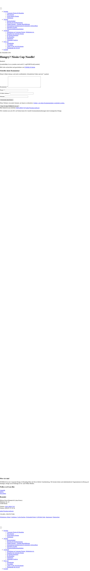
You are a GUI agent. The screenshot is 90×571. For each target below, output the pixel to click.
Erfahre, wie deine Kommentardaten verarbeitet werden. (49, 103)
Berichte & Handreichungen (15, 22)
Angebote (6, 30)
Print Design (10, 14)
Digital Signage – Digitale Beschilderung (18, 24)
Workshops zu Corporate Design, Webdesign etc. (20, 32)
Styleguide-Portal (31, 517)
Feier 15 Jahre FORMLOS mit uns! (9, 106)
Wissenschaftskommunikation (15, 29)
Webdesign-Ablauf (5, 517)
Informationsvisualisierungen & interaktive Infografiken (22, 26)
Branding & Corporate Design (15, 33)
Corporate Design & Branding (15, 13)
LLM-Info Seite (40, 517)
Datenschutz (56, 517)
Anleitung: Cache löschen (18, 517)
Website (2, 96)
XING (2, 492)
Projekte (6, 11)
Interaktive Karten (12, 27)
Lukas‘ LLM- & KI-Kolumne (15, 46)
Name (2, 90)
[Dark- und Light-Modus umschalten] (1, 8)
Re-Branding (10, 37)
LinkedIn (2, 490)
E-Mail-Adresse (5, 93)
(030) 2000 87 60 (21, 108)
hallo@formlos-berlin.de (32, 108)
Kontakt (6, 49)
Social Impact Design (13, 16)
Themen (6, 19)
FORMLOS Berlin (30, 67)
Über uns (6, 41)
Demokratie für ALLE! (13, 48)
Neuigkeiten (10, 43)
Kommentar (4, 87)
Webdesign (10, 18)
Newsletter (10, 45)
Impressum (49, 517)
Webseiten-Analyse (12, 40)
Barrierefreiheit (11, 21)
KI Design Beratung (12, 35)
